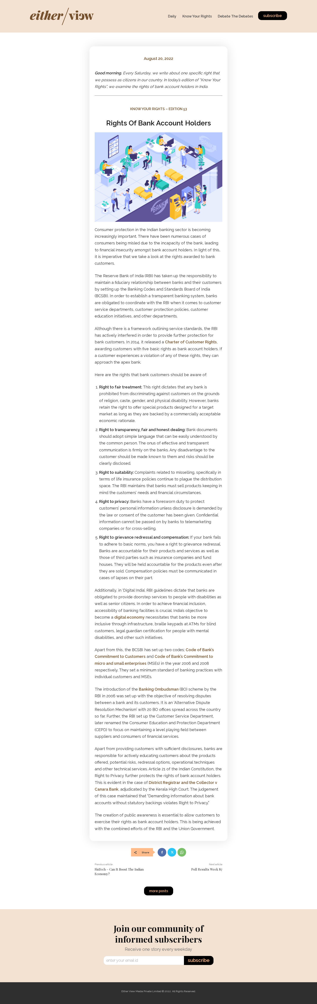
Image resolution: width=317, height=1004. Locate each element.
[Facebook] (162, 852)
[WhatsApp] (181, 852)
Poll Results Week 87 (206, 869)
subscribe (199, 960)
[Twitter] (172, 852)
